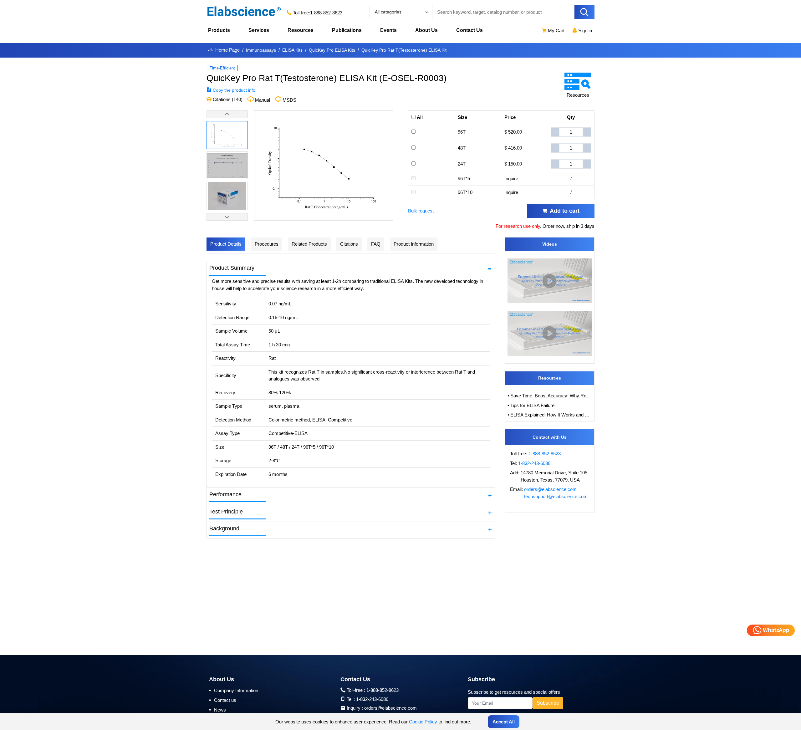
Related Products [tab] (309, 244)
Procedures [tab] (266, 244)
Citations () (227, 99)
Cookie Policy (423, 721)
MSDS (289, 100)
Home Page (227, 50)
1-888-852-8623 (326, 12)
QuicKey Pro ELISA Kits (332, 50)
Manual (262, 100)
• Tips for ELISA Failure (531, 405)
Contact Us (469, 30)
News (217, 710)
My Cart (555, 30)
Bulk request (421, 210)
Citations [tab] (349, 244)
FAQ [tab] (375, 244)
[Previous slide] (227, 114)
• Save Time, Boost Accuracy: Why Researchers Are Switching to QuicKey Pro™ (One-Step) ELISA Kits (550, 395)
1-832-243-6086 (534, 463)
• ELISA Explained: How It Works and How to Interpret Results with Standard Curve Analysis (550, 414)
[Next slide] (227, 217)
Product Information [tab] (414, 244)
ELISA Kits (292, 50)
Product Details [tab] (226, 244)
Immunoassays (261, 50)
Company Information (233, 690)
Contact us (222, 700)
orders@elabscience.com (550, 489)
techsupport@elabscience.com (556, 496)
